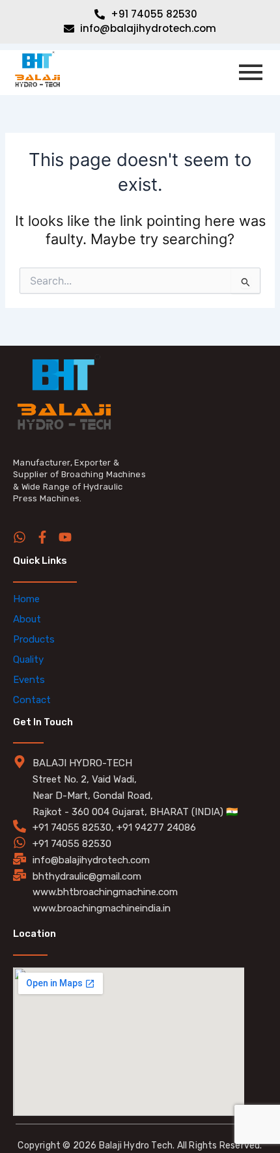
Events (29, 680)
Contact (32, 700)
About (27, 619)
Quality (28, 659)
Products (34, 639)
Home (26, 599)
